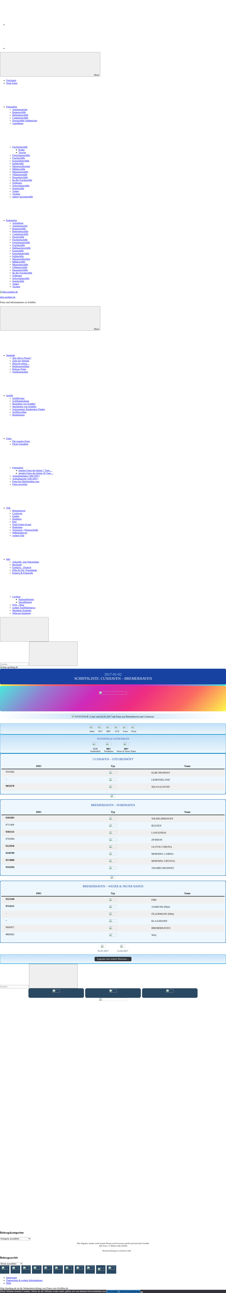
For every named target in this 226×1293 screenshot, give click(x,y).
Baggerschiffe (19, 112)
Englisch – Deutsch (21, 567)
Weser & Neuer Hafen (126, 750)
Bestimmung (18, 415)
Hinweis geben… (20, 363)
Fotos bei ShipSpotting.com (25, 481)
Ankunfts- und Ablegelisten (25, 562)
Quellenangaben (20, 372)
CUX (117, 731)
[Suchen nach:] (14, 664)
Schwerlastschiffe (20, 185)
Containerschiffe (20, 118)
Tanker (15, 191)
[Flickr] (29, 48)
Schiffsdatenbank (20, 401)
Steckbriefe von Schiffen (24, 406)
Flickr (133, 731)
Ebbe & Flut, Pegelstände (24, 570)
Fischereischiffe (20, 147)
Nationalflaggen (26, 599)
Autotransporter (20, 109)
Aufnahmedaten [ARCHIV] (26, 476)
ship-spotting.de (7, 297)
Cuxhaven (17, 513)
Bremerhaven (18, 510)
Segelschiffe (18, 188)
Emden (15, 516)
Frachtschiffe (18, 158)
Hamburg (17, 519)
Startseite (10, 355)
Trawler (22, 152)
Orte (8, 508)
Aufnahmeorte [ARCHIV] (25, 478)
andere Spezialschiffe (22, 196)
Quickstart (11, 80)
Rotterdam (17, 527)
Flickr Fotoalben (20, 444)
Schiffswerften (19, 412)
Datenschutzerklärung (129, 1291)
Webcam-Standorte (21, 613)
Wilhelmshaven (19, 532)
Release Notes (19, 369)
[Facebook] (29, 24)
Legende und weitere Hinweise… (113, 959)
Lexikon (16, 596)
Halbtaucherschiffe (21, 248)
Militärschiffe (18, 169)
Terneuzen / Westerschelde (25, 530)
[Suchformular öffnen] (24, 629)
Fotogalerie (11, 106)
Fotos (9, 438)
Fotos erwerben (19, 484)
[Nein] (142, 1292)
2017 (100, 731)
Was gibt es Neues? (21, 358)
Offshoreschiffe (19, 174)
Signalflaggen (25, 602)
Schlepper (17, 183)
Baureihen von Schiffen (23, 403)
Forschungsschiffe (21, 155)
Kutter (21, 149)
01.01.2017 (103, 951)
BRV (109, 731)
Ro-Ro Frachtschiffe (22, 180)
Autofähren (17, 123)
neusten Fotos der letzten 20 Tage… (35, 473)
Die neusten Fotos (21, 441)
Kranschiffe (18, 250)
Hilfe (8, 1283)
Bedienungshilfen (20, 366)
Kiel (14, 521)
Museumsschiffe (20, 172)
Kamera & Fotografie (22, 573)
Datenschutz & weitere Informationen (24, 1280)
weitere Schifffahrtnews (23, 607)
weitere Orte (18, 535)
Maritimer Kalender (21, 610)
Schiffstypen (18, 398)
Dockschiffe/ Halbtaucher (24, 120)
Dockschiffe (18, 237)
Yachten (16, 194)
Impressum (11, 1277)
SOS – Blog (18, 605)
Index (92, 731)
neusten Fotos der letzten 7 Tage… (35, 470)
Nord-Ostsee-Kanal (21, 524)
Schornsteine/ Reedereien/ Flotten (28, 409)
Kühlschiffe (18, 163)
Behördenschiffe (20, 115)
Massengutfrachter (21, 166)
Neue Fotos (11, 83)
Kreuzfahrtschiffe (20, 160)
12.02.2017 (122, 951)
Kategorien (11, 220)
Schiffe (9, 395)
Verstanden (112, 1291)
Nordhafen (108, 750)
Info (8, 559)
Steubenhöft (95, 750)
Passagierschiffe (20, 177)
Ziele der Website (20, 361)
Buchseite (17, 564)
